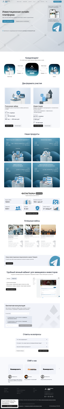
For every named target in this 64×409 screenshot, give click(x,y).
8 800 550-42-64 (47, 391)
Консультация (17, 125)
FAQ (46, 1)
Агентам (30, 1)
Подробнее (18, 148)
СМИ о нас (18, 393)
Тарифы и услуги (20, 391)
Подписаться (9, 263)
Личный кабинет (57, 1)
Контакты (42, 1)
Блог (38, 1)
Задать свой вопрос (43, 350)
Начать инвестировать (8, 21)
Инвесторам (19, 1)
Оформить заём (9, 125)
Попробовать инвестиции (32, 213)
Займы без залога (49, 110)
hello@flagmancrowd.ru (49, 393)
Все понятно (9, 406)
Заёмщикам (25, 1)
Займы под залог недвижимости (39, 110)
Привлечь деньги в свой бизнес (22, 21)
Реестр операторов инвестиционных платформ (47, 399)
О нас (18, 388)
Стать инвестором (38, 125)
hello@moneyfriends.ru (48, 394)
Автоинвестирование (37, 112)
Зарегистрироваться (11, 289)
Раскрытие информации (21, 390)
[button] (59, 368)
